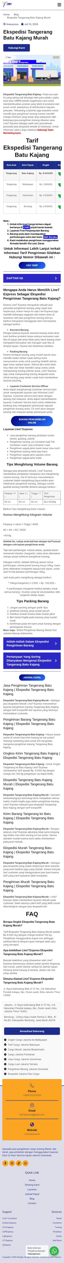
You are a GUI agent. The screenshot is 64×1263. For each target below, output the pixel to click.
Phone (32, 1091)
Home (32, 1180)
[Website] (32, 1124)
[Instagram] (12, 1163)
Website (32, 1130)
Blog (32, 1198)
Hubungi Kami (16, 47)
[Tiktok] (19, 1163)
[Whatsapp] (25, 1163)
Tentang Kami (32, 1184)
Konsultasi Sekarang (32, 1031)
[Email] (32, 1105)
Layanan (32, 1189)
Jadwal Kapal (32, 1194)
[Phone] (32, 1086)
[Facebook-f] (5, 1163)
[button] (59, 5)
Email (32, 1110)
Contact (32, 1203)
